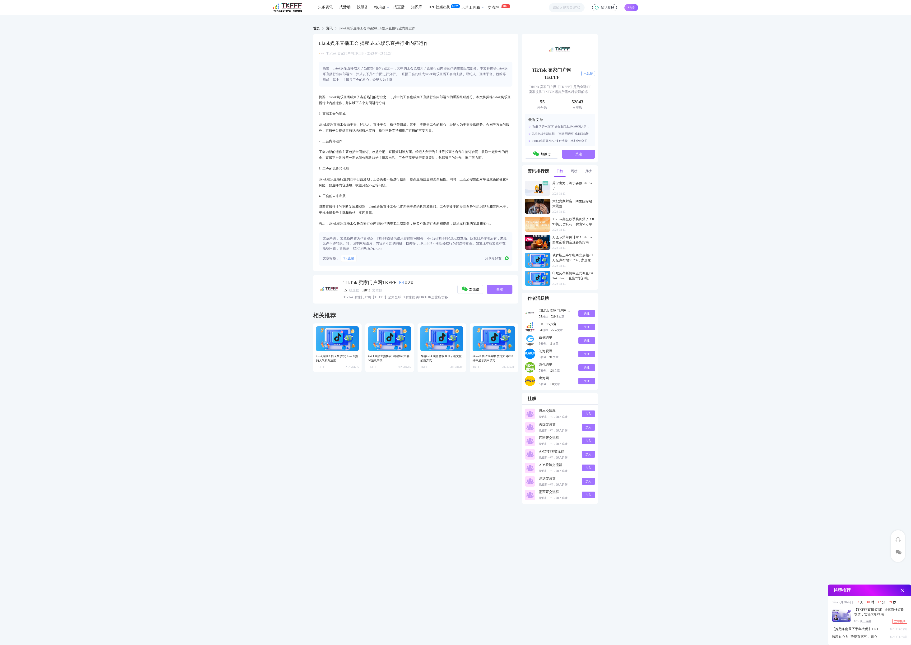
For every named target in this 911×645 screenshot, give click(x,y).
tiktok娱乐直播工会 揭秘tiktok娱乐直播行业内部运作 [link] (377, 28)
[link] (316, 28)
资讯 (329, 28)
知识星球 (607, 7)
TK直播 (348, 258)
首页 (316, 28)
